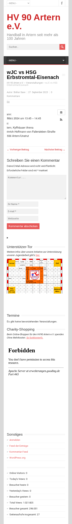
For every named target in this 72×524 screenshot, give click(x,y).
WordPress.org (17, 457)
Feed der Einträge (18, 445)
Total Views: (16, 502)
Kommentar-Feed (18, 451)
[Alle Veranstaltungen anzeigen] (61, 112)
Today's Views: (17, 479)
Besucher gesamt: (19, 508)
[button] (61, 119)
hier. (38, 255)
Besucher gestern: (19, 496)
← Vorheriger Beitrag (18, 149)
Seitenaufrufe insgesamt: (23, 514)
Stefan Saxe (19, 92)
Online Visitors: (17, 473)
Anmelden (14, 440)
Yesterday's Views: (19, 490)
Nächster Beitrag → (54, 149)
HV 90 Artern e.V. (33, 21)
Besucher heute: (18, 484)
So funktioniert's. (34, 337)
